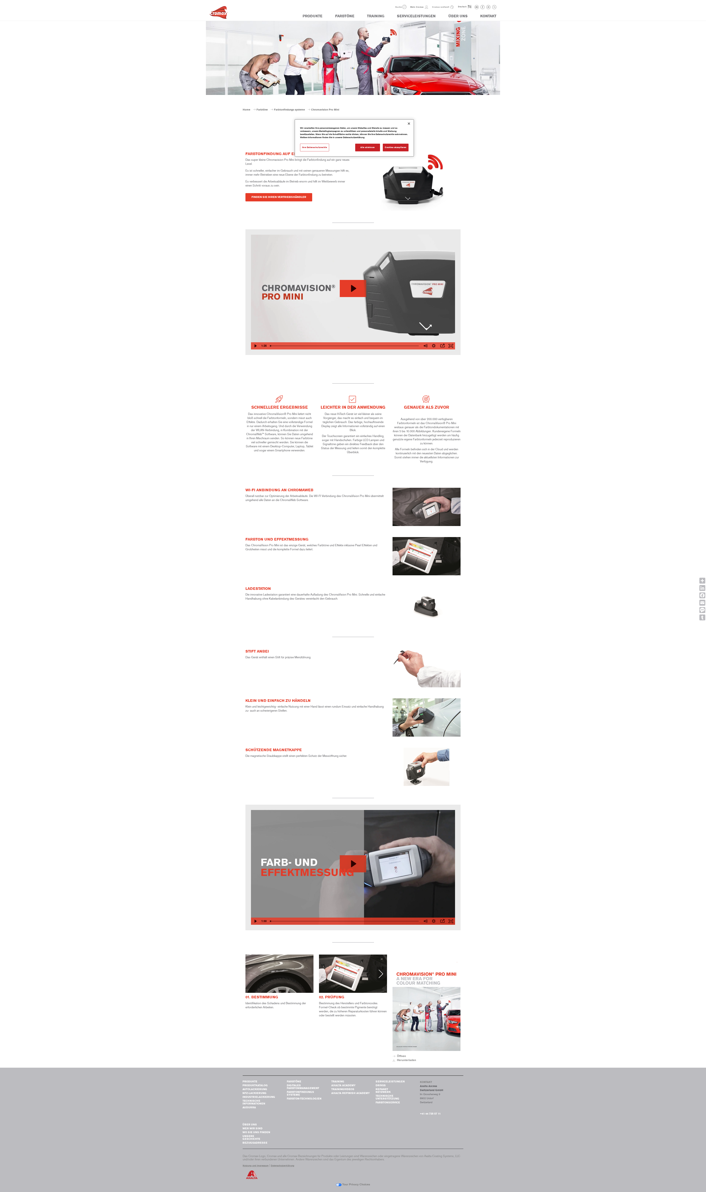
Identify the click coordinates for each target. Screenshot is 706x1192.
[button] (404, 7)
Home (246, 109)
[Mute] (425, 345)
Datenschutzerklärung (282, 1165)
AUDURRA (249, 1107)
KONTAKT (488, 16)
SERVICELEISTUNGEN (416, 16)
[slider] (345, 345)
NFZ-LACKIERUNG (254, 1093)
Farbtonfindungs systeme (289, 109)
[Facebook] (702, 595)
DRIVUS (381, 1085)
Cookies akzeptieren (396, 147)
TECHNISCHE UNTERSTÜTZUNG (387, 1097)
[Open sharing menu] (442, 345)
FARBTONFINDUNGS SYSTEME (300, 1093)
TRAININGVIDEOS (342, 1089)
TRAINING (375, 16)
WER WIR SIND (252, 1128)
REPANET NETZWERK (383, 1090)
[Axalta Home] (219, 13)
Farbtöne (262, 109)
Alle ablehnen (367, 147)
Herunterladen (406, 1060)
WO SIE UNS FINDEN (256, 1132)
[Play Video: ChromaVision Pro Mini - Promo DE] (353, 288)
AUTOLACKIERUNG (255, 1089)
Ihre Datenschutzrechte (314, 147)
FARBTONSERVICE (388, 1102)
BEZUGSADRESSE (255, 1142)
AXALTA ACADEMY (343, 1085)
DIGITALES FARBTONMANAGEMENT (303, 1087)
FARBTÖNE (344, 16)
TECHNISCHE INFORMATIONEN (254, 1102)
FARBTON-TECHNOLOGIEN (304, 1098)
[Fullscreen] (451, 345)
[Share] (702, 580)
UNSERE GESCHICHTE (251, 1137)
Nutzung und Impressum (256, 1165)
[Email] (702, 602)
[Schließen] (409, 124)
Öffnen (401, 1056)
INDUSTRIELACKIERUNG (259, 1097)
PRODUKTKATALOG (255, 1085)
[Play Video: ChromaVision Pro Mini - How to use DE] (353, 863)
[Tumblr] (702, 617)
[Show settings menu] (433, 345)
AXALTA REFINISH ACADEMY (350, 1093)
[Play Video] (255, 345)
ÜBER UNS (458, 16)
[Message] (702, 610)
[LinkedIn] (702, 588)
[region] (354, 138)
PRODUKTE (312, 16)
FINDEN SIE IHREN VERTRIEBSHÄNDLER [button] (279, 197)
